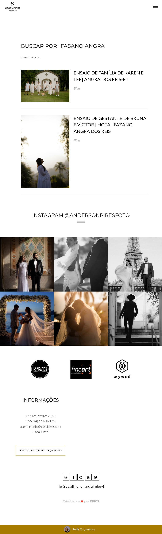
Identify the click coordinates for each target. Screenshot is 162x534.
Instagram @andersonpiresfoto (81, 215)
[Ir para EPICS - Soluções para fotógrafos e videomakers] (81, 501)
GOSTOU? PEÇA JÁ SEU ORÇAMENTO (40, 450)
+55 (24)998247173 (40, 421)
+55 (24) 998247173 (40, 416)
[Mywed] (122, 369)
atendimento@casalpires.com (40, 426)
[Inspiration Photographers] (40, 369)
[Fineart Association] (81, 369)
